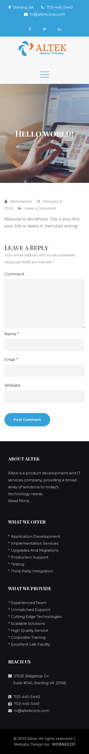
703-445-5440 (59, 7)
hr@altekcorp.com (47, 14)
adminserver (21, 201)
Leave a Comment (40, 208)
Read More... (19, 500)
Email (11, 359)
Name (11, 334)
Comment (14, 274)
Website (12, 385)
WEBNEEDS (63, 744)
